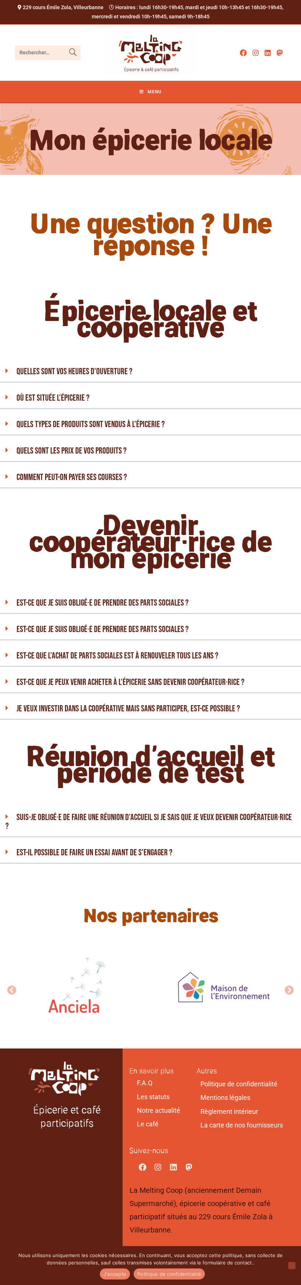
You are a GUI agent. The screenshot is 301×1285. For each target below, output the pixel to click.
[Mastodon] (188, 1167)
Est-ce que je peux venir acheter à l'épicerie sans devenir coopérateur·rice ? (130, 682)
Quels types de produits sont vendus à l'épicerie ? (91, 424)
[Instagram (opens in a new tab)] (256, 53)
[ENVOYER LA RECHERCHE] (73, 53)
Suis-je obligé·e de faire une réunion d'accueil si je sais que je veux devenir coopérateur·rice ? (149, 821)
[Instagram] (158, 1167)
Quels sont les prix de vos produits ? (72, 450)
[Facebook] (142, 1167)
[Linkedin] (173, 1167)
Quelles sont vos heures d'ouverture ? (75, 371)
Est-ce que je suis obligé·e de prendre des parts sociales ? (103, 603)
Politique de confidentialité (169, 1274)
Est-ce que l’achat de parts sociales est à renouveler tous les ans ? (117, 655)
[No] (291, 1265)
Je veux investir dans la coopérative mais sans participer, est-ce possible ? (128, 708)
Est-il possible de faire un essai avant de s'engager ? (95, 852)
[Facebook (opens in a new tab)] (243, 53)
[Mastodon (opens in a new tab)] (280, 53)
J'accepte (115, 1274)
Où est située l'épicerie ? (53, 398)
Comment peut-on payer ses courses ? (72, 477)
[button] (150, 372)
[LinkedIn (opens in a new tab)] (268, 53)
